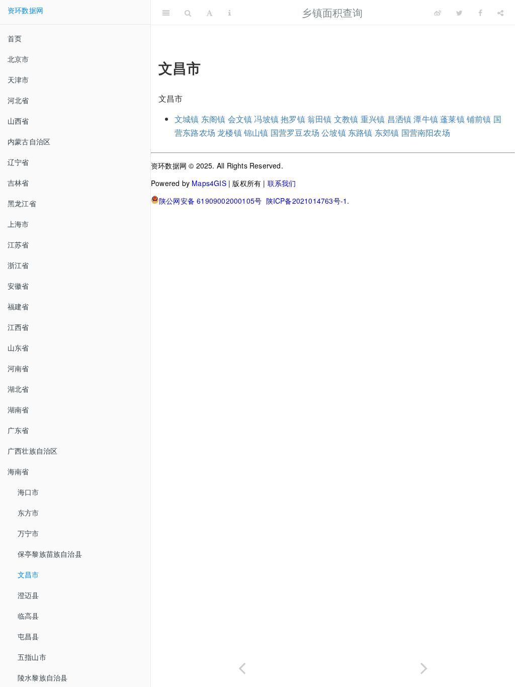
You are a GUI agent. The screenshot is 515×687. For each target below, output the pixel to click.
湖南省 (18, 409)
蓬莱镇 (452, 119)
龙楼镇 (229, 132)
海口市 (28, 492)
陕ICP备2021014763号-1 (307, 201)
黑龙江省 (22, 203)
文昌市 (28, 574)
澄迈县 (28, 595)
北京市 (18, 59)
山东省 (18, 347)
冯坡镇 (266, 119)
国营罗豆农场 (295, 132)
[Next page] (424, 666)
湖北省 (18, 389)
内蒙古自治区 (29, 141)
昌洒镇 (399, 119)
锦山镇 (256, 132)
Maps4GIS (209, 183)
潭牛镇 (425, 119)
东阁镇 (213, 119)
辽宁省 (18, 162)
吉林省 (18, 183)
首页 (15, 38)
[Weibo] (437, 12)
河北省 (18, 100)
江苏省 (18, 244)
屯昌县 (28, 636)
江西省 (18, 327)
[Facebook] (480, 12)
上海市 (18, 224)
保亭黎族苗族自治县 (50, 554)
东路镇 (360, 132)
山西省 (18, 121)
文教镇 (346, 119)
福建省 (18, 306)
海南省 (18, 471)
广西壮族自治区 (32, 451)
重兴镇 (373, 119)
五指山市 (32, 657)
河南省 (18, 368)
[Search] (188, 12)
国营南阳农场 (425, 132)
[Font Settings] (209, 12)
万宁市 (28, 533)
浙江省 (18, 265)
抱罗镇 (293, 119)
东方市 (28, 512)
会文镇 (240, 119)
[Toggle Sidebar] (166, 12)
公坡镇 (333, 132)
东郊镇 (387, 132)
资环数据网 (25, 10)
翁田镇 (319, 119)
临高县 (28, 616)
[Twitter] (459, 12)
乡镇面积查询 (332, 12)
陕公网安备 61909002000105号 (210, 201)
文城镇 (187, 119)
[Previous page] (242, 666)
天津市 (18, 79)
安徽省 (18, 286)
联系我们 (282, 183)
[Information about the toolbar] (229, 12)
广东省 (18, 430)
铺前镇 (479, 119)
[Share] (500, 12)
